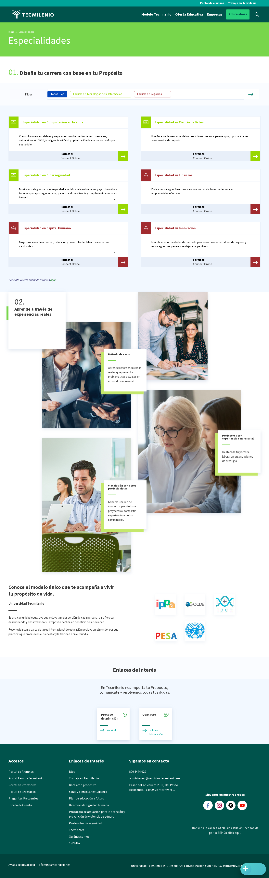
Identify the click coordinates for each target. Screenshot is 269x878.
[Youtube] (242, 805)
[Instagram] (219, 805)
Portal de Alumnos (21, 772)
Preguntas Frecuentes (23, 798)
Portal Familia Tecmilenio (26, 778)
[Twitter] (231, 805)
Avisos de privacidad (21, 865)
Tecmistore (76, 830)
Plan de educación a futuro (86, 798)
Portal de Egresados (22, 792)
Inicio (11, 32)
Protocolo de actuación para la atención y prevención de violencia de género (97, 814)
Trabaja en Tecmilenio (242, 3)
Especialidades (26, 32)
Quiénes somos (79, 837)
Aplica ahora (238, 14)
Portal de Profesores (22, 785)
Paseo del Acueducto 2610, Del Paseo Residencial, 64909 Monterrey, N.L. (153, 787)
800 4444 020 (137, 772)
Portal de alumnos (212, 3)
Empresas (214, 14)
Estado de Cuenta (20, 805)
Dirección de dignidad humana (89, 805)
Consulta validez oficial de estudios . (32, 280)
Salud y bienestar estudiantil (88, 792)
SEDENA (74, 843)
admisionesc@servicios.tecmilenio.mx (154, 778)
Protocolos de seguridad (85, 823)
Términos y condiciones (54, 865)
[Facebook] (208, 805)
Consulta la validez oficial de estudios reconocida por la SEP (225, 830)
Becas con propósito (82, 785)
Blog (72, 772)
